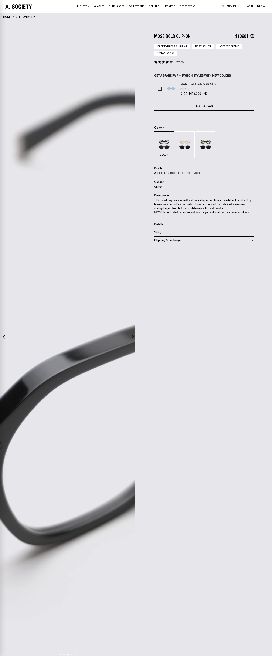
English (232, 6)
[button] (163, 62)
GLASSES (99, 6)
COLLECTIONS (136, 6)
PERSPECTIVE (187, 6)
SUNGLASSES (116, 6)
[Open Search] (223, 6)
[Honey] (185, 144)
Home (7, 16)
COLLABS (154, 6)
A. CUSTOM (83, 6)
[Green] (205, 144)
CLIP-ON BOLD (25, 16)
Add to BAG (204, 106)
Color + (159, 127)
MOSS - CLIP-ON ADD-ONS (198, 84)
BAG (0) (261, 6)
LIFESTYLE (169, 6)
